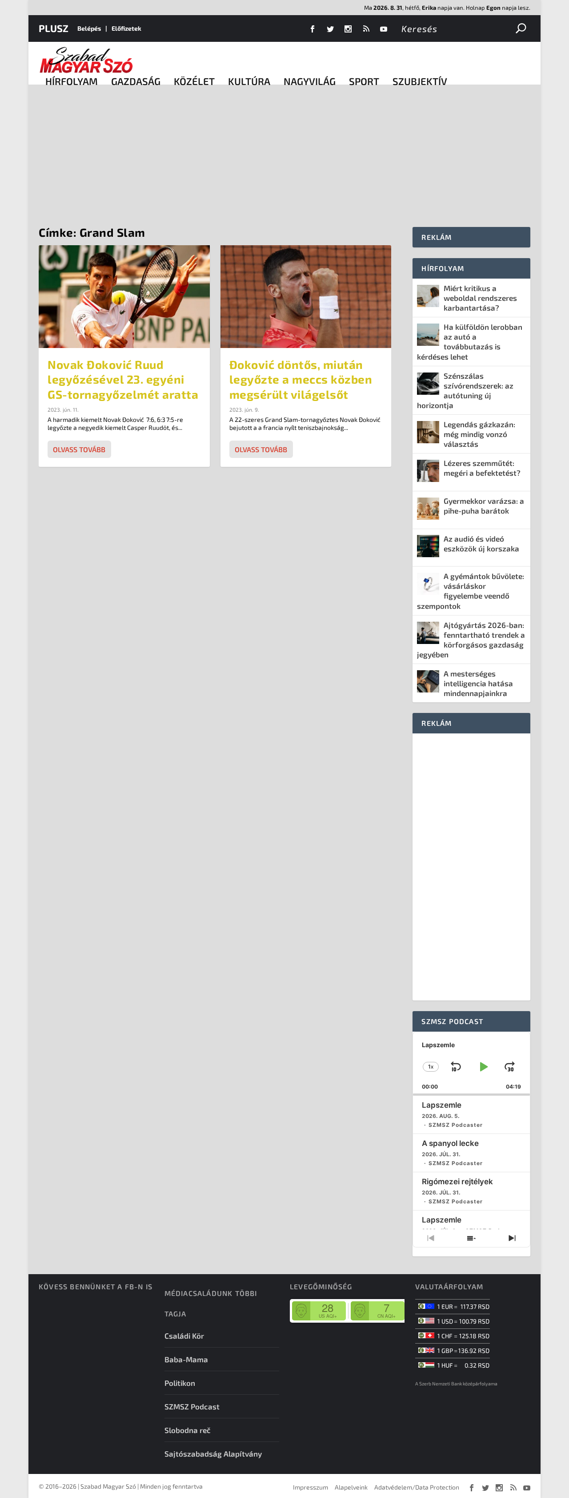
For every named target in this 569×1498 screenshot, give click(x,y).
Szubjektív (420, 81)
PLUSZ (53, 28)
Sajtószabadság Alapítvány (213, 1453)
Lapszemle (441, 1105)
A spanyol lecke (450, 1143)
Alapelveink (351, 1487)
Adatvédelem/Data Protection (416, 1487)
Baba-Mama (186, 1359)
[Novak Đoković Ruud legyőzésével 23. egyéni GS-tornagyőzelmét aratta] (124, 296)
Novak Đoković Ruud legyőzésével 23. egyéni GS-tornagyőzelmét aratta (123, 379)
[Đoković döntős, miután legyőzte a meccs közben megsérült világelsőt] (306, 296)
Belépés (89, 28)
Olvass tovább (79, 449)
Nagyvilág (310, 81)
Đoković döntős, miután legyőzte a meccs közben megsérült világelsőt (301, 379)
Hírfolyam (71, 81)
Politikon (179, 1382)
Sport (364, 81)
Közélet (194, 81)
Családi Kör (184, 1335)
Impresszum (310, 1487)
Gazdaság (135, 81)
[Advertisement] (284, 151)
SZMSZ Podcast (192, 1406)
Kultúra (249, 81)
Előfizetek (126, 28)
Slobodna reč (187, 1429)
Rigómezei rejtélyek (457, 1181)
